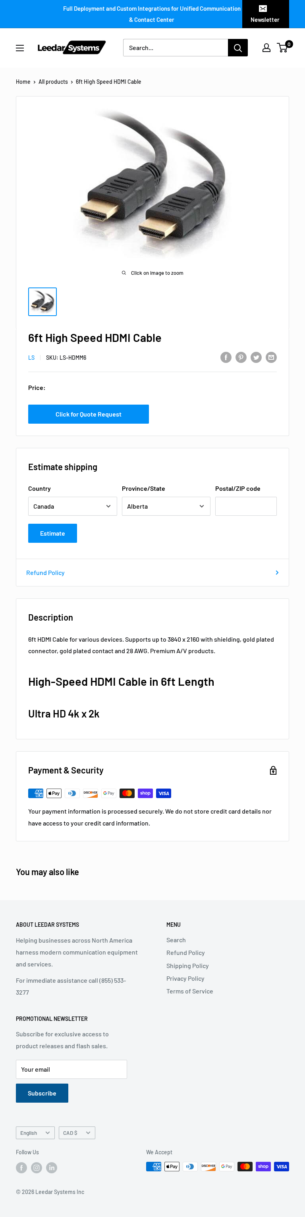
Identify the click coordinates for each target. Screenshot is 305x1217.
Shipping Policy (187, 965)
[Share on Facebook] (226, 357)
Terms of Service (189, 991)
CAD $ (70, 1132)
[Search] (238, 47)
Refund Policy (45, 572)
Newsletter (265, 19)
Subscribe (42, 1093)
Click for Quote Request (89, 414)
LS (31, 357)
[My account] (266, 47)
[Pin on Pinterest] (241, 357)
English (28, 1132)
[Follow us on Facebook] (21, 1167)
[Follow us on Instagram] (36, 1167)
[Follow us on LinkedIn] (51, 1167)
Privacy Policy (185, 978)
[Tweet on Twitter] (256, 357)
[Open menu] (20, 48)
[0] (283, 47)
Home (23, 81)
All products (53, 81)
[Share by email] (271, 357)
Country (39, 488)
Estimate (52, 533)
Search (176, 939)
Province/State (143, 488)
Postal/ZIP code (238, 488)
